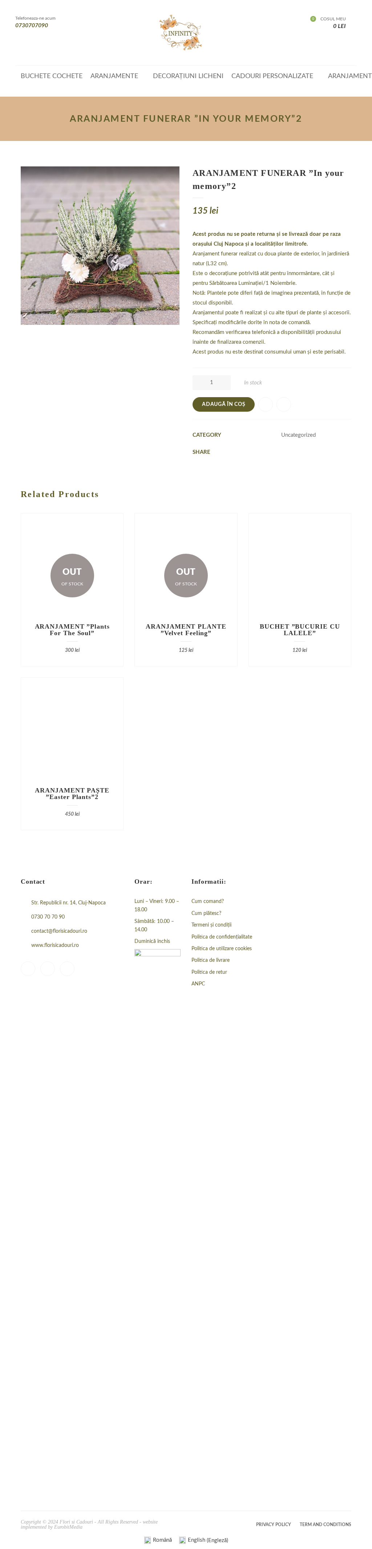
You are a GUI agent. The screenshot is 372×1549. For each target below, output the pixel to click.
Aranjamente (114, 76)
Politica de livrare (210, 960)
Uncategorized (298, 435)
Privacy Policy (273, 1524)
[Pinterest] (67, 968)
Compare (283, 404)
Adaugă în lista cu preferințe (265, 404)
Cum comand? (207, 901)
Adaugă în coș (223, 404)
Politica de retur (209, 972)
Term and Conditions (325, 1524)
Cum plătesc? (206, 913)
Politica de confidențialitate (221, 937)
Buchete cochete (51, 76)
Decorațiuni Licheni (188, 76)
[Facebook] (28, 968)
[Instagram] (47, 968)
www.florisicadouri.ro (55, 945)
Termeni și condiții (211, 925)
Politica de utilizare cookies (221, 948)
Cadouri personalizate (272, 76)
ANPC (198, 984)
